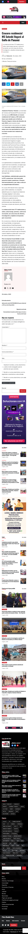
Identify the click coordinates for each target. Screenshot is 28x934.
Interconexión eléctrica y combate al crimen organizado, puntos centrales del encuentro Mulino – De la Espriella (10, 454)
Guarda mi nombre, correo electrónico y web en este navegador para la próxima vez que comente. (14, 367)
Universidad (19, 855)
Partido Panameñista (17, 848)
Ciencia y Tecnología (7, 804)
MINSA (13, 845)
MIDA (10, 843)
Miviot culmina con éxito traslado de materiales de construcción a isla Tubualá (10, 472)
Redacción (9, 56)
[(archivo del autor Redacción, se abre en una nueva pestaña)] (3, 56)
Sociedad (13, 813)
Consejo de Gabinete (7, 826)
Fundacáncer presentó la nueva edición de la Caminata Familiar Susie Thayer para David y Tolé (10, 543)
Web (3, 358)
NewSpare (13, 931)
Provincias (11, 811)
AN (9, 821)
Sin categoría (5, 813)
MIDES (15, 843)
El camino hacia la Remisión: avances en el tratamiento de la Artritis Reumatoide (10, 580)
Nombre (4, 345)
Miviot (17, 845)
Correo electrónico (8, 352)
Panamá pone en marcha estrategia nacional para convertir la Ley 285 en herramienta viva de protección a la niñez (10, 481)
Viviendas (5, 857)
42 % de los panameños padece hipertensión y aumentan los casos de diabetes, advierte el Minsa (10, 562)
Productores (15, 850)
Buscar (4, 388)
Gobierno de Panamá (7, 836)
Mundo (4, 893)
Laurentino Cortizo (7, 838)
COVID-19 (16, 826)
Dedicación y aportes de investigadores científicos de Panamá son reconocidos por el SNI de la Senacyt (10, 463)
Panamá (8, 848)
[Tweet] (8, 84)
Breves (4, 878)
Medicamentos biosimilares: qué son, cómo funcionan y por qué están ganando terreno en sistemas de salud (10, 572)
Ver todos (24, 447)
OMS (3, 848)
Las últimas (4, 450)
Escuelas (16, 831)
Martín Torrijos (16, 838)
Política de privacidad (8, 904)
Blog (3, 876)
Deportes (5, 806)
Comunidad (16, 804)
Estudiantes (14, 833)
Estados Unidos (6, 833)
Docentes (16, 828)
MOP (22, 845)
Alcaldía (4, 821)
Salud (3, 540)
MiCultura (5, 843)
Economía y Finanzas (13, 806)
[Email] (22, 84)
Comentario (5, 327)
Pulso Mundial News (8, 917)
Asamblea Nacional (16, 821)
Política (4, 811)
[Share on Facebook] (4, 84)
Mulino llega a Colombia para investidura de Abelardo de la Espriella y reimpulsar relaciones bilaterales (10, 490)
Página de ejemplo (7, 898)
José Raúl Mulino (17, 836)
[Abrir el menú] (3, 23)
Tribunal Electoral (10, 855)
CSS (20, 826)
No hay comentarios (7, 58)
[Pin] (13, 84)
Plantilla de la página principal (10, 900)
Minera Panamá (6, 845)
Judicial (22, 806)
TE (3, 855)
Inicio (3, 889)
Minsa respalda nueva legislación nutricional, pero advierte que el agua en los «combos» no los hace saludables (10, 553)
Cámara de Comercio (7, 828)
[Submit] (24, 868)
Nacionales (4, 28)
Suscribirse (13, 925)
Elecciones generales (7, 831)
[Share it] (17, 84)
